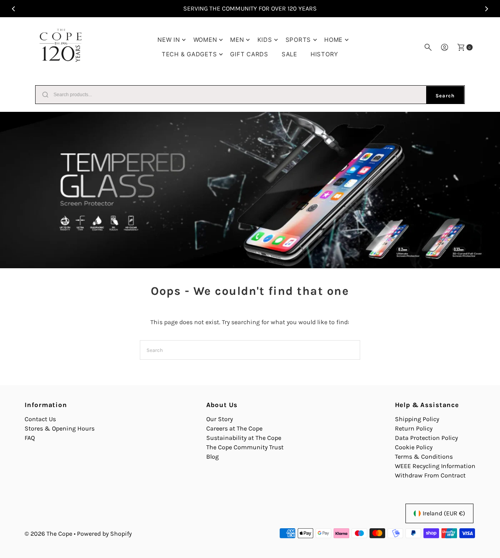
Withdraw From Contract (430, 475)
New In (168, 39)
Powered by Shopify (104, 533)
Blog (212, 456)
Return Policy (413, 428)
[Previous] (13, 9)
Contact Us (40, 419)
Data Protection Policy (426, 437)
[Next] (486, 9)
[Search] (428, 47)
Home (333, 39)
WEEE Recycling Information (435, 466)
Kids (264, 39)
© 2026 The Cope (48, 533)
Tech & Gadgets (189, 54)
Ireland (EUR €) (444, 513)
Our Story (219, 419)
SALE (289, 54)
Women (205, 39)
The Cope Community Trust (245, 447)
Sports (298, 39)
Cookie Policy (413, 447)
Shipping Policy (417, 419)
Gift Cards (249, 54)
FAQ (30, 437)
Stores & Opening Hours (60, 428)
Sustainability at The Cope (243, 437)
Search (445, 96)
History (324, 54)
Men (237, 39)
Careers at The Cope (234, 428)
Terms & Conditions (424, 456)
